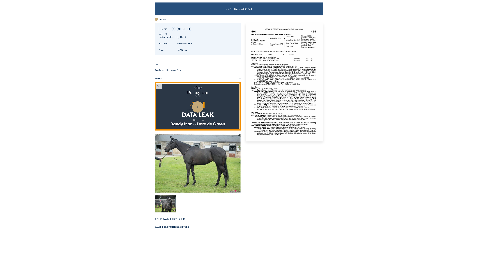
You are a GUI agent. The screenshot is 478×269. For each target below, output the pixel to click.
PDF (165, 29)
